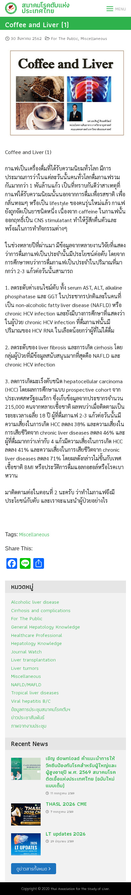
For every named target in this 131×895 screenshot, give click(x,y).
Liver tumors (25, 668)
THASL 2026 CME (66, 804)
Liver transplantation (33, 659)
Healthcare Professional (36, 635)
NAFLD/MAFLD (26, 684)
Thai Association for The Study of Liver (80, 889)
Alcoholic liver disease (35, 602)
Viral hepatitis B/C (31, 701)
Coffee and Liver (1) (37, 25)
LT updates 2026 (66, 834)
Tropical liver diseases (35, 692)
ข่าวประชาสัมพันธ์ (27, 717)
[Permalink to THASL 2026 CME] (26, 812)
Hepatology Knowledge (36, 643)
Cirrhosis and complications (41, 610)
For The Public (64, 38)
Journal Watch (26, 651)
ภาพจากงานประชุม (28, 726)
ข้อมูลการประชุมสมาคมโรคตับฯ (40, 709)
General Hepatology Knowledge (45, 627)
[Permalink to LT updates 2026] (26, 842)
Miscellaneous (94, 38)
